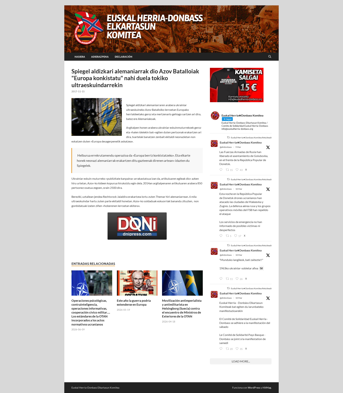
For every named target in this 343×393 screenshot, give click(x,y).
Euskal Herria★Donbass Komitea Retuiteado (251, 137)
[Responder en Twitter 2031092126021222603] (221, 169)
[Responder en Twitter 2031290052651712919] (221, 278)
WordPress (254, 387)
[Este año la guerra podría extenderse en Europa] (137, 284)
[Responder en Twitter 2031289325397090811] (221, 235)
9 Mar (238, 147)
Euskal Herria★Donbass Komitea (241, 142)
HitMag (267, 387)
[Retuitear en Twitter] (228, 137)
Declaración (123, 56)
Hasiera (79, 56)
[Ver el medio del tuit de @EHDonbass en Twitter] (261, 268)
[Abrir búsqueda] (269, 57)
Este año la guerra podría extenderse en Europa (134, 302)
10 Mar (238, 189)
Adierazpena (100, 56)
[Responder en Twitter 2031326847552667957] (221, 348)
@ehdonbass (226, 147)
